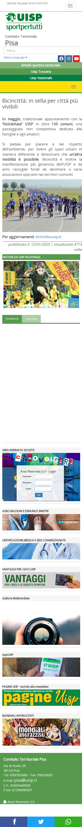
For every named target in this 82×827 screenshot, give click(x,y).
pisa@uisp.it (25, 780)
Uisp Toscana (41, 71)
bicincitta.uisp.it (48, 236)
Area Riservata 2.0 (20, 802)
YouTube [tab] (31, 319)
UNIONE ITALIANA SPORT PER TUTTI (27, 3)
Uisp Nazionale (41, 78)
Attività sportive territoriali (40, 65)
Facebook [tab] (12, 319)
